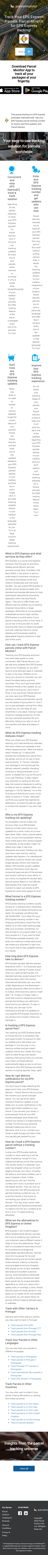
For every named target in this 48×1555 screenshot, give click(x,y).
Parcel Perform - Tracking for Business (7, 1516)
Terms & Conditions (23, 59)
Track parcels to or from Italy (24, 1407)
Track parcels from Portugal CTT (26, 1328)
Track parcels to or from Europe (25, 1419)
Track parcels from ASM (22, 1325)
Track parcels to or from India (24, 1410)
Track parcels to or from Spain (25, 1404)
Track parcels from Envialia (23, 1331)
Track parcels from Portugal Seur (26, 1334)
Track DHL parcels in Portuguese (26, 1378)
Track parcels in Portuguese (24, 1356)
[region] (24, 106)
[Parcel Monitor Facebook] (21, 1513)
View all (24, 1468)
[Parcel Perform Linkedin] (27, 1513)
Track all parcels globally (22, 1422)
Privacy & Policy (6, 1534)
